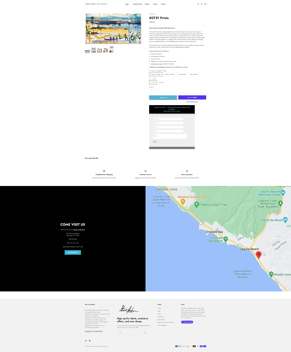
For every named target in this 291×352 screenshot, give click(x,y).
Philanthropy (161, 317)
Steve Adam (152, 14)
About (155, 4)
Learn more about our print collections (159, 51)
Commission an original (157, 64)
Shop (126, 4)
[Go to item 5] (111, 49)
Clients (147, 4)
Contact (163, 4)
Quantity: (151, 87)
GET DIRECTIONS (73, 252)
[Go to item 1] (87, 51)
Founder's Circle (137, 4)
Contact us (138, 178)
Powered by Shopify (102, 346)
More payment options (192, 102)
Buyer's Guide (161, 319)
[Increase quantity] (157, 90)
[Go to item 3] (99, 50)
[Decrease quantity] (151, 90)
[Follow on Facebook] (86, 341)
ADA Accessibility (162, 325)
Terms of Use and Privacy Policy (166, 322)
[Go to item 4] (105, 50)
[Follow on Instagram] (90, 341)
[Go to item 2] (93, 50)
